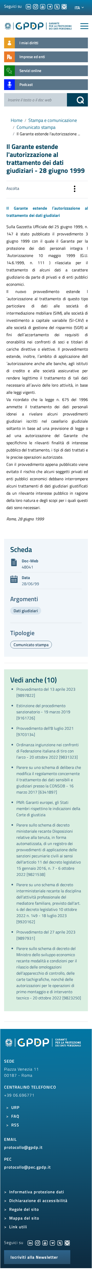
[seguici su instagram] (35, 6)
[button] (74, 189)
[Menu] (84, 26)
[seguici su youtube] (42, 6)
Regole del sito (24, 1209)
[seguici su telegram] (49, 6)
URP (15, 1107)
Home (16, 120)
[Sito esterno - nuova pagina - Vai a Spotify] (67, 1242)
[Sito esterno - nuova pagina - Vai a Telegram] (52, 1242)
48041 (27, 567)
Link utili (18, 1227)
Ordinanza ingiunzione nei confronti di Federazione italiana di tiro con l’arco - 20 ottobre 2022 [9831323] (47, 751)
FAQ (15, 1116)
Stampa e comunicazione (52, 120)
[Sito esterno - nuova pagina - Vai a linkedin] (30, 1242)
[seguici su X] (57, 6)
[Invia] (77, 99)
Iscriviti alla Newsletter (34, 1257)
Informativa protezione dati (36, 1192)
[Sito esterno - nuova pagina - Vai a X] (59, 1242)
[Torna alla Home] (38, 25)
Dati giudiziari (26, 611)
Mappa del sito (24, 1218)
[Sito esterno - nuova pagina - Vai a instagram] (37, 1242)
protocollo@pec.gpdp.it (27, 1167)
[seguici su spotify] (64, 6)
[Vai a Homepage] (43, 1045)
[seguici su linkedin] (28, 6)
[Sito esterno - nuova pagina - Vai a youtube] (45, 1242)
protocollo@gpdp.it (23, 1147)
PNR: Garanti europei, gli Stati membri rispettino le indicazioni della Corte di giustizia (48, 808)
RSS (15, 1125)
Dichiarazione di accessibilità (38, 1200)
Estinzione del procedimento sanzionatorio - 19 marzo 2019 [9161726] (43, 712)
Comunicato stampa (36, 127)
